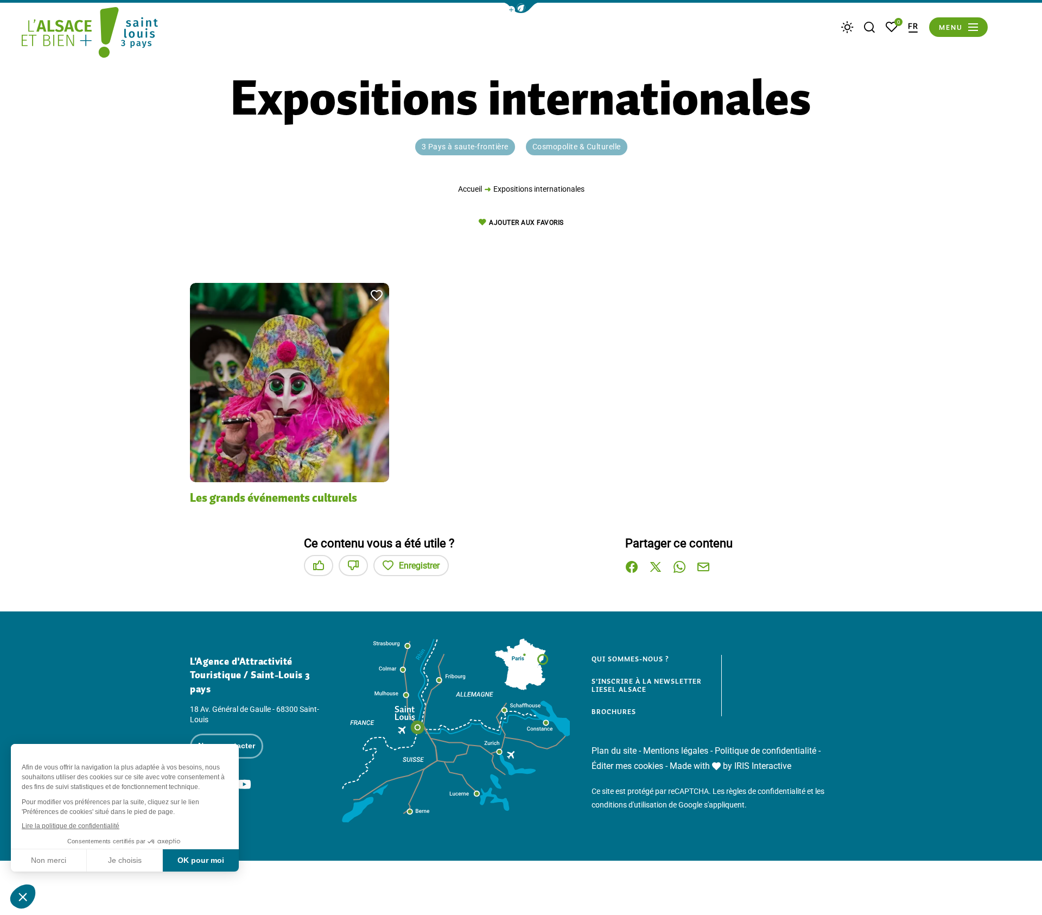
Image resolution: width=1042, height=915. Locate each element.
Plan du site (614, 751)
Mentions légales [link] (675, 751)
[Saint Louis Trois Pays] (90, 34)
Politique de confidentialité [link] (765, 751)
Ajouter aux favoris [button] (526, 222)
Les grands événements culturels (273, 497)
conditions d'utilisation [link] (629, 804)
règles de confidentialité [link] (765, 791)
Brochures (614, 712)
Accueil (470, 189)
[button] (521, 8)
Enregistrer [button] (419, 565)
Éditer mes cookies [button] (627, 766)
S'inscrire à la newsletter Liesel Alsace (647, 685)
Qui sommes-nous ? (630, 659)
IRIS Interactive (762, 766)
